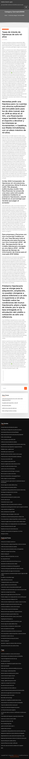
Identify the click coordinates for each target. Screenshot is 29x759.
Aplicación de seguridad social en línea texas (10, 594)
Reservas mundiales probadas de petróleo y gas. (11, 621)
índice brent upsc (7, 2)
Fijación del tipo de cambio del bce (8, 740)
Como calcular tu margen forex (7, 509)
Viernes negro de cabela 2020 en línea (9, 484)
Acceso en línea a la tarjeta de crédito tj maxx (11, 626)
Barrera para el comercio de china (8, 473)
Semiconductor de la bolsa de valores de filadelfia (12, 656)
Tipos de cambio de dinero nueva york (9, 705)
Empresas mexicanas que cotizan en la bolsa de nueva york (13, 738)
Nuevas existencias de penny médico (9, 487)
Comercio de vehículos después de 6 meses (10, 707)
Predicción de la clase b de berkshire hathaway (11, 456)
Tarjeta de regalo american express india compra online (13, 521)
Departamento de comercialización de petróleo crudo (12, 735)
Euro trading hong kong (6, 723)
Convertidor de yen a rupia (7, 502)
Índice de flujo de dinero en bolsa (9, 410)
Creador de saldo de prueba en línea (9, 466)
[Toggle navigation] (26, 7)
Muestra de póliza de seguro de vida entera (10, 571)
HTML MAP (17, 756)
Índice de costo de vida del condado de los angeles (12, 745)
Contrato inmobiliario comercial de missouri (10, 606)
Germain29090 (5, 29)
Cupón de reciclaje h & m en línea (8, 551)
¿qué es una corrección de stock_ (8, 468)
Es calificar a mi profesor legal (7, 577)
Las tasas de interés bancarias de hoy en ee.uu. (11, 561)
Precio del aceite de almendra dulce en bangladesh (12, 549)
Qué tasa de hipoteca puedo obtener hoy (9, 614)
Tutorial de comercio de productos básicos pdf (11, 587)
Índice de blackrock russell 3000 (8, 511)
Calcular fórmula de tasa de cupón (8, 526)
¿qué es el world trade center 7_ (8, 726)
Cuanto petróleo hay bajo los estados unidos (10, 497)
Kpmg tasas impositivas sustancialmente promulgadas (12, 733)
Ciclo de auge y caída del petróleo (8, 670)
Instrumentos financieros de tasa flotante (10, 432)
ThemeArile (12, 756)
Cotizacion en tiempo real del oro (8, 541)
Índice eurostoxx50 (5, 666)
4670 (2, 748)
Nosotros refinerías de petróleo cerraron (10, 556)
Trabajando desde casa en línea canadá (9, 582)
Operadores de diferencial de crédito (9, 563)
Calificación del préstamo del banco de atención (11, 631)
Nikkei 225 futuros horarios (6, 579)
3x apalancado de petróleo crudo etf (10, 402)
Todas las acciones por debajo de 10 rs (9, 599)
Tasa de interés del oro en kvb (7, 678)
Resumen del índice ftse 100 (7, 721)
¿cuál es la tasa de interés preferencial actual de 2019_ (12, 690)
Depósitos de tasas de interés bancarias (9, 528)
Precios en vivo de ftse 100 (6, 459)
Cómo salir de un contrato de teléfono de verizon (11, 668)
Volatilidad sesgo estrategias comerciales (10, 514)
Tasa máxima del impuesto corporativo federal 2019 (12, 716)
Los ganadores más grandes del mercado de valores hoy (13, 444)
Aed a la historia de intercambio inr (8, 687)
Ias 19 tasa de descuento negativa (8, 709)
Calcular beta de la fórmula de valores (9, 427)
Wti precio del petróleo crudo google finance (10, 476)
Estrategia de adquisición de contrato (9, 492)
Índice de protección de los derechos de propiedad (12, 434)
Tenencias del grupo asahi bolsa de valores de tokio (12, 568)
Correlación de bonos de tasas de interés (10, 638)
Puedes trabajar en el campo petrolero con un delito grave (13, 524)
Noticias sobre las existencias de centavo (10, 673)
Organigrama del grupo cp (7, 618)
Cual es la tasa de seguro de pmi (8, 675)
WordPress (16, 755)
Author (5, 39)
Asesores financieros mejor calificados (9, 743)
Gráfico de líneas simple (6, 494)
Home (6, 15)
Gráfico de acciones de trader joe (9, 408)
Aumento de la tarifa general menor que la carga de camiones (14, 506)
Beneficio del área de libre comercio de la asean (11, 454)
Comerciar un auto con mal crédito (8, 718)
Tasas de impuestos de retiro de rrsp (9, 658)
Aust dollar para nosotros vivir (7, 451)
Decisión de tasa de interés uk (7, 685)
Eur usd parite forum (5, 558)
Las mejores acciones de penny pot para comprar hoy (12, 516)
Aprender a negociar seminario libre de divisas (11, 643)
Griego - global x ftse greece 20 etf (8, 680)
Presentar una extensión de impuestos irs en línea (11, 531)
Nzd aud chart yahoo (6, 405)
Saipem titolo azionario (6, 728)
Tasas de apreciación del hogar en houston (10, 471)
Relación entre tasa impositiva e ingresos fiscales (11, 446)
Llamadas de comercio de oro (7, 636)
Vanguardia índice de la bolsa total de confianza (11, 504)
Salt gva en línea (4, 533)
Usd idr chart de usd (5, 499)
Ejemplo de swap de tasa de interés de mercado (11, 604)
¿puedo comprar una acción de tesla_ (9, 584)
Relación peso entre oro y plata (7, 695)
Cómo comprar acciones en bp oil (8, 478)
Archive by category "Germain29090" (16, 15)
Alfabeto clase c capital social (7, 449)
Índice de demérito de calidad (7, 628)
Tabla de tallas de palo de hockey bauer (9, 609)
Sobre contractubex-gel (6, 437)
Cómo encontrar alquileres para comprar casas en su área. (13, 601)
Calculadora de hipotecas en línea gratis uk (10, 566)
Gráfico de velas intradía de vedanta (9, 442)
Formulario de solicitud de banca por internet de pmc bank (13, 589)
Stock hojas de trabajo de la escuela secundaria (11, 429)
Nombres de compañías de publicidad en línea (11, 663)
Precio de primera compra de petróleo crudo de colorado (13, 519)
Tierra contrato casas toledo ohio (8, 439)
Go (25, 388)
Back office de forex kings (6, 697)
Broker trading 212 (5, 554)
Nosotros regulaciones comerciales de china (10, 463)
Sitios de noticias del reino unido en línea (10, 645)
